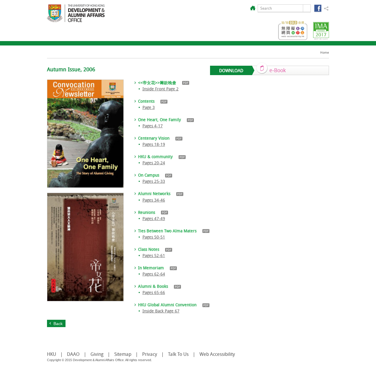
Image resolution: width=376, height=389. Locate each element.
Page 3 (148, 107)
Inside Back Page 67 (160, 311)
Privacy (149, 354)
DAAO (73, 354)
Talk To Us (178, 354)
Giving (96, 354)
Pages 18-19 (153, 144)
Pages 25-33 (153, 181)
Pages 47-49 (153, 218)
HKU (51, 354)
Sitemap (122, 354)
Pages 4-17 (152, 125)
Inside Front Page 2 (160, 89)
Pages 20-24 (153, 162)
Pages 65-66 (153, 292)
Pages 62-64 (153, 274)
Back (58, 323)
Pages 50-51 (153, 237)
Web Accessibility (217, 354)
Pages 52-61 (153, 255)
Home (324, 52)
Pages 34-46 (153, 200)
